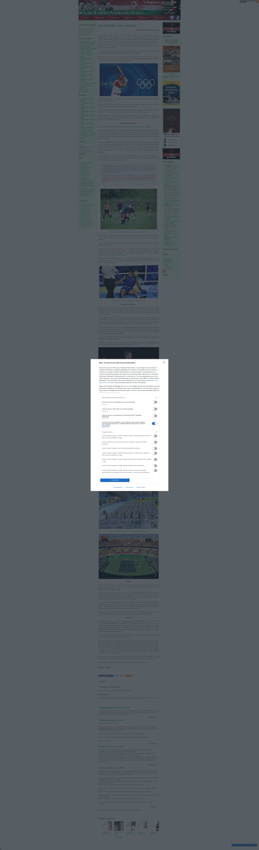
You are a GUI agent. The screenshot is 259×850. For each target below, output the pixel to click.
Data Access (129, 487)
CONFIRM (115, 480)
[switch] (154, 402)
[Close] (164, 363)
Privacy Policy (141, 487)
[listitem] (129, 398)
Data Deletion (118, 487)
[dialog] (129, 425)
